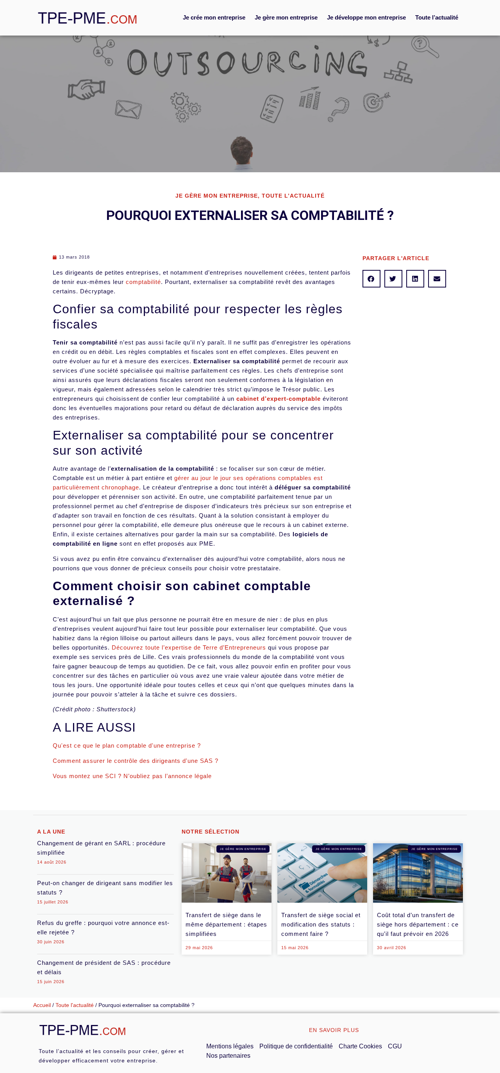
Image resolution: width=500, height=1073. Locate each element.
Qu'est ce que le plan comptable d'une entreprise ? (127, 745)
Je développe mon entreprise (366, 17)
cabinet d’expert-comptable (278, 398)
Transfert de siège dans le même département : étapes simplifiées (226, 924)
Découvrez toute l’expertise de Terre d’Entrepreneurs (189, 647)
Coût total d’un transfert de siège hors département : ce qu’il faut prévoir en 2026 (418, 924)
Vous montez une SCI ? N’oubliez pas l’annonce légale (132, 776)
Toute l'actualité (74, 1005)
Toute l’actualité (436, 17)
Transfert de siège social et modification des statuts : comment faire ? (321, 924)
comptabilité (143, 282)
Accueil (42, 1005)
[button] (371, 278)
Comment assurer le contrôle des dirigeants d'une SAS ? (135, 760)
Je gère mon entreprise (286, 17)
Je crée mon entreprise (214, 17)
